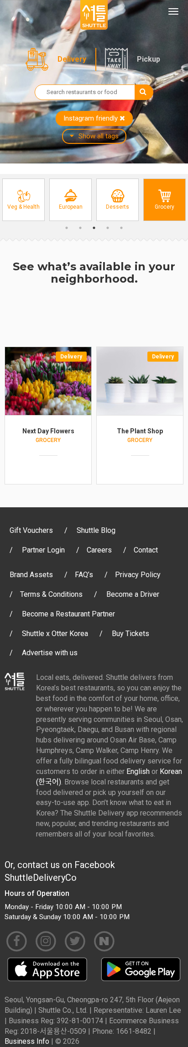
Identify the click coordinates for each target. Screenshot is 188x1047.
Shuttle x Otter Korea (55, 633)
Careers (99, 550)
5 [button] (121, 227)
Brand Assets (31, 574)
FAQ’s (84, 574)
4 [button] (107, 227)
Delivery (71, 59)
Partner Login (43, 550)
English (138, 771)
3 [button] (94, 227)
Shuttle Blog (96, 530)
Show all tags (98, 136)
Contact (146, 550)
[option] (23, 200)
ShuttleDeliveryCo (41, 877)
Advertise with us (50, 652)
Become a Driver (132, 594)
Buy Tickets (130, 633)
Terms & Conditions (51, 594)
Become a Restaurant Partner (68, 614)
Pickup (148, 59)
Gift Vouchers (31, 530)
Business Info (27, 1041)
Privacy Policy (138, 574)
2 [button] (80, 227)
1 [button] (66, 227)
